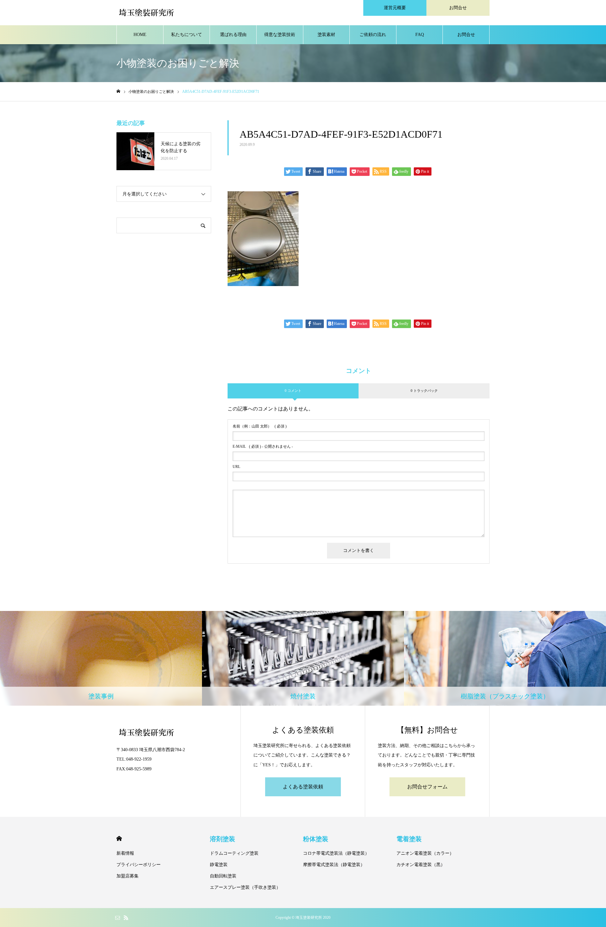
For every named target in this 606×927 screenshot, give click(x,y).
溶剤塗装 (222, 838)
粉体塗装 (315, 838)
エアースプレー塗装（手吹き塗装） (245, 887)
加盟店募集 (127, 876)
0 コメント (293, 390)
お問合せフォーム (427, 786)
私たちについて (186, 34)
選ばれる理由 (233, 34)
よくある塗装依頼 (303, 786)
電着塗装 (409, 838)
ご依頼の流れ (372, 34)
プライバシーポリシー (138, 864)
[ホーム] (118, 91)
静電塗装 (219, 864)
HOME (140, 34)
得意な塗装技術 (279, 34)
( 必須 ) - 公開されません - (263, 446)
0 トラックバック (424, 390)
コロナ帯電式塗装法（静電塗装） (336, 853)
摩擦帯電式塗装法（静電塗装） (334, 864)
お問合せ (458, 7)
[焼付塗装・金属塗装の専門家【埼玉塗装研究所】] (146, 12)
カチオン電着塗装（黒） (420, 864)
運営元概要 (395, 7)
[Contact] (117, 917)
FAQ (419, 34)
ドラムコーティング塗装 (234, 853)
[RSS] (126, 917)
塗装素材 (326, 34)
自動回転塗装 (223, 876)
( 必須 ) (260, 426)
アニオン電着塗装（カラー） (425, 853)
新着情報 (125, 853)
